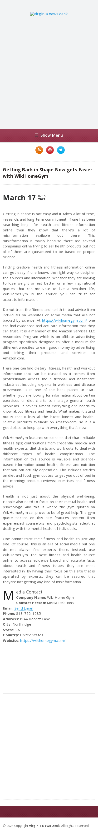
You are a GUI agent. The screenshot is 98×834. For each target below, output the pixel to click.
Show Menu (51, 135)
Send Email (24, 608)
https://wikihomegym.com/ (64, 320)
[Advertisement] (49, 72)
